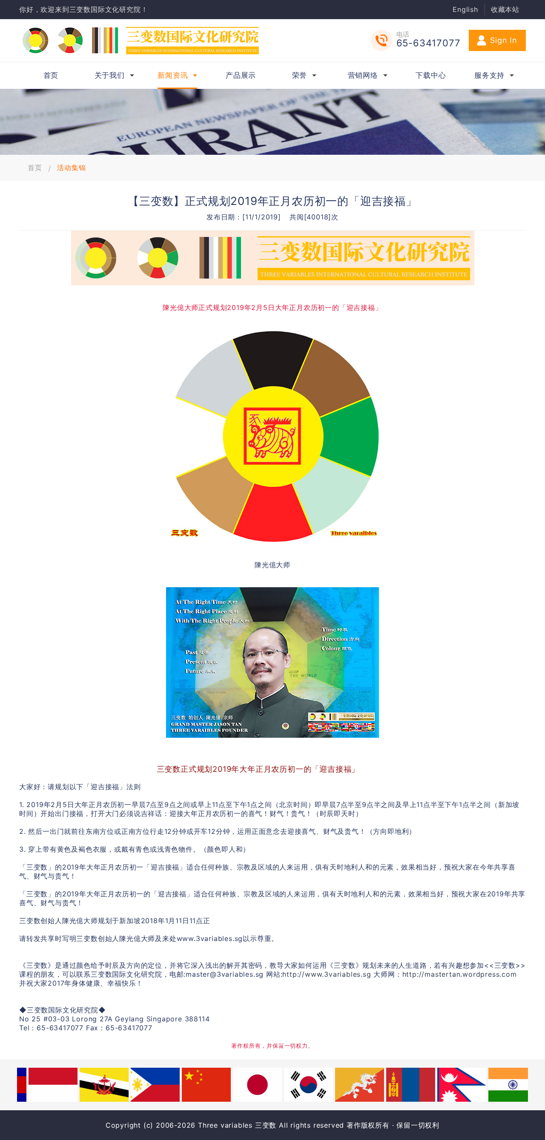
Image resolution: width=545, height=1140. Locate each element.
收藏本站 (505, 9)
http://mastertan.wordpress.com (459, 974)
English (465, 9)
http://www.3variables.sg (326, 974)
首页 (35, 167)
